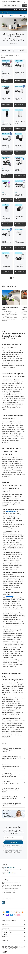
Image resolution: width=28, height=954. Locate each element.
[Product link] (7, 65)
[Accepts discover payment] (15, 911)
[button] (24, 2)
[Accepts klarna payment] (18, 914)
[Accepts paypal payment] (3, 914)
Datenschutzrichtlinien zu (11, 847)
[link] (13, 813)
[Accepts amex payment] (7, 911)
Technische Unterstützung (11, 887)
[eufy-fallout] (9, 946)
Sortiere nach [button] (5, 50)
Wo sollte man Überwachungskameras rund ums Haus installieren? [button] (11, 774)
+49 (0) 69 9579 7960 (10, 866)
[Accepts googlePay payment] (18, 911)
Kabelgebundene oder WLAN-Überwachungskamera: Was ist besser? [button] (11, 757)
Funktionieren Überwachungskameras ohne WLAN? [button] (11, 766)
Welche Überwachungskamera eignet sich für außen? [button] (11, 803)
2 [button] (13, 277)
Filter (21, 50)
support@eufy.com (10, 872)
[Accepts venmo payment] (11, 914)
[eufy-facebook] (6, 946)
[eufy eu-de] (11, 15)
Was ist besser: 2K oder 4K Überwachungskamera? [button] (10, 796)
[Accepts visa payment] (15, 914)
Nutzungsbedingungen (15, 846)
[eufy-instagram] (3, 946)
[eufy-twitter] (15, 946)
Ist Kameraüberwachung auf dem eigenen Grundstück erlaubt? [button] (11, 789)
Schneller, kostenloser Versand (12, 882)
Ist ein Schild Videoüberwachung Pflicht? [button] (10, 781)
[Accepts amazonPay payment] (3, 911)
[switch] (5, 934)
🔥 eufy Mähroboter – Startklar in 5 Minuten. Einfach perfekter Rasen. (12, 12)
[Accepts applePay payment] (11, 911)
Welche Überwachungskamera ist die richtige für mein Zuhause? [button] (11, 749)
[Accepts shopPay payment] (7, 914)
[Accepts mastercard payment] (22, 911)
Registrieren (13, 841)
